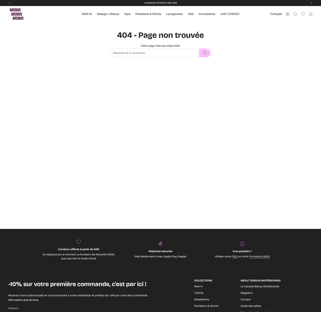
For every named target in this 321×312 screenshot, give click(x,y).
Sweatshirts (201, 299)
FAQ (234, 256)
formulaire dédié (259, 256)
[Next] (311, 3)
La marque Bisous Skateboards (260, 286)
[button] (190, 14)
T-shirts (198, 292)
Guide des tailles (251, 305)
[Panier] (310, 14)
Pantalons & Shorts (206, 305)
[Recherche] (205, 53)
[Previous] (9, 3)
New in (198, 286)
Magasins (246, 292)
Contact (246, 299)
